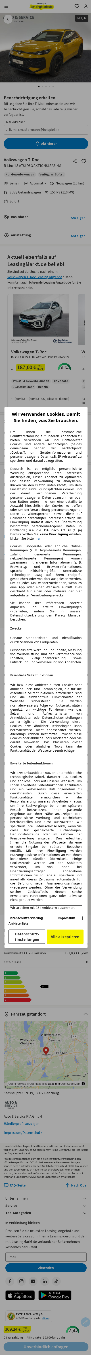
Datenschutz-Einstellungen (27, 937)
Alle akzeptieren (65, 936)
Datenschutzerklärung (25, 918)
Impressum (66, 918)
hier (38, 539)
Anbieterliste (18, 923)
